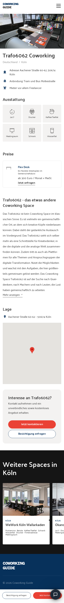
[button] (32, 350)
